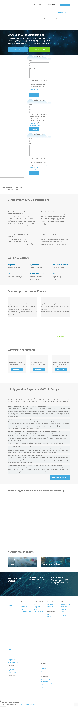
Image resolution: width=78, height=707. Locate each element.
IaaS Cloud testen (39, 588)
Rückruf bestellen (64, 4)
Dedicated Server (24, 606)
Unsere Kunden (60, 336)
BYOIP (35, 609)
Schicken (34, 95)
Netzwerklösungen (51, 607)
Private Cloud (37, 606)
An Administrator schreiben (60, 477)
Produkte (36, 4)
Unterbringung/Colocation (13, 660)
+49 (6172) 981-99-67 (51, 4)
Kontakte (62, 611)
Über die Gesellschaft (65, 604)
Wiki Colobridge (63, 615)
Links (45, 4)
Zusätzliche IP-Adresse (26, 611)
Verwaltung (49, 616)
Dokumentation (63, 606)
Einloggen (67, 1)
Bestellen (17, 49)
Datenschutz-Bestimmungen (47, 683)
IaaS (35, 604)
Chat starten (60, 588)
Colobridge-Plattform (32, 18)
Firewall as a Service (38, 611)
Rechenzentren (50, 606)
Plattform (41, 4)
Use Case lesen (16, 369)
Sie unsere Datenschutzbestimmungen (28, 704)
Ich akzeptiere (2, 706)
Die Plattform (50, 604)
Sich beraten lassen (39, 49)
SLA (48, 614)
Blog (61, 613)
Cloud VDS (36, 607)
